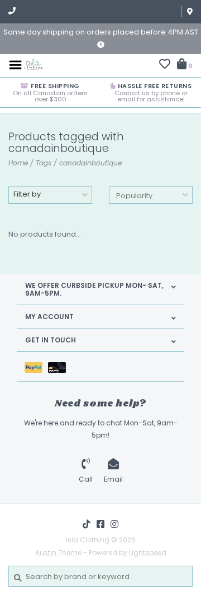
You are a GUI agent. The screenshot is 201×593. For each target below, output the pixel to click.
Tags (43, 163)
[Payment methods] (36, 366)
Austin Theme (58, 552)
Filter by (27, 194)
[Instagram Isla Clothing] (114, 524)
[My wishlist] (164, 65)
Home (18, 163)
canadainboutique (90, 163)
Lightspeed (147, 552)
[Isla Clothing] (33, 64)
